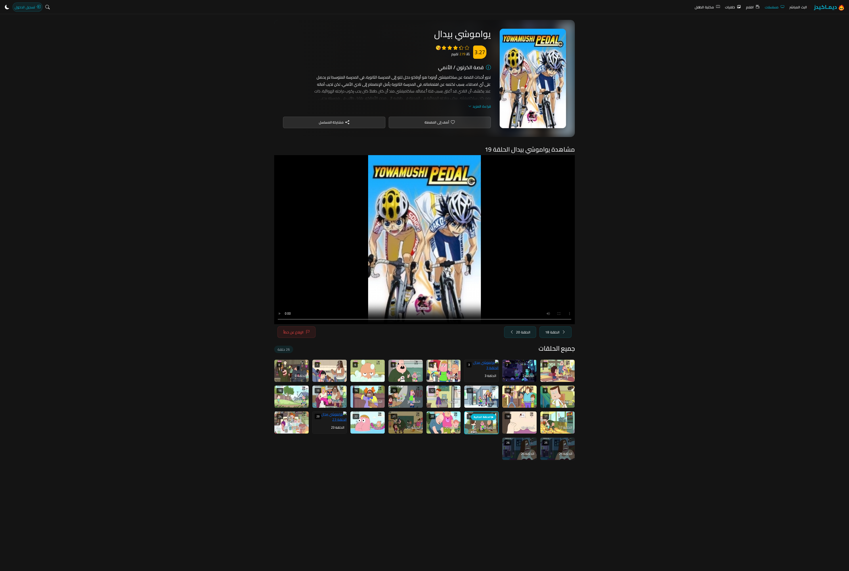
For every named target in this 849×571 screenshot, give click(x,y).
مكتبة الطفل (704, 7)
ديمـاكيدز (826, 7)
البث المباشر (798, 7)
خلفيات (730, 7)
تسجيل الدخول (25, 7)
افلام (750, 7)
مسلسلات (771, 7)
